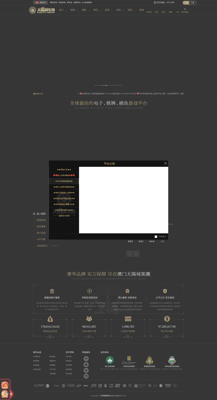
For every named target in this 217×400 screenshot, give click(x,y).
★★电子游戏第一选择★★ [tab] (64, 193)
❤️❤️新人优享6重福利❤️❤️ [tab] (64, 175)
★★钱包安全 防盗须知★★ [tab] (64, 198)
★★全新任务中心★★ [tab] (64, 210)
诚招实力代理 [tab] (64, 216)
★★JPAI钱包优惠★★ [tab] (64, 181)
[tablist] (64, 200)
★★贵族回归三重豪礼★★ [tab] (64, 204)
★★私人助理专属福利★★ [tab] (64, 187)
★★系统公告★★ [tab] (64, 170)
